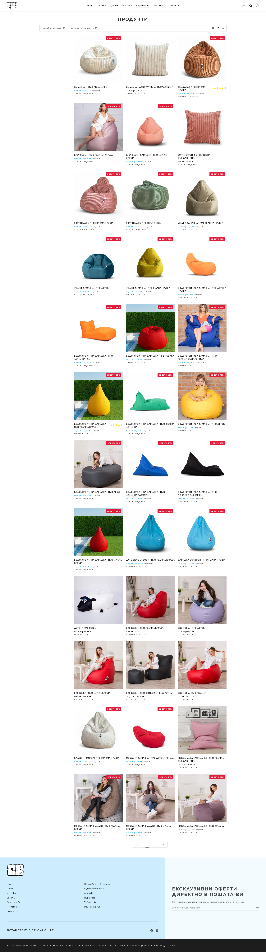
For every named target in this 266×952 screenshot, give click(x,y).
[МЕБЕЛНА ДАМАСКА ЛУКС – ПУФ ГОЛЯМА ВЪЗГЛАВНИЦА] (202, 730)
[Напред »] (163, 845)
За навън (11, 898)
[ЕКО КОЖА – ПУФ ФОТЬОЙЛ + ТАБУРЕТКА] (150, 665)
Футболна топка (94, 888)
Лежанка (89, 893)
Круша (10, 884)
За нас (34, 946)
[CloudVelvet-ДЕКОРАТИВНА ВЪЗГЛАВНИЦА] (150, 59)
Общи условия (74, 946)
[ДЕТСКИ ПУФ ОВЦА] (98, 600)
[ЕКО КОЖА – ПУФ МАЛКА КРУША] (98, 665)
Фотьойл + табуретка (97, 884)
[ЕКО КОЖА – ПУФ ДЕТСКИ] (202, 600)
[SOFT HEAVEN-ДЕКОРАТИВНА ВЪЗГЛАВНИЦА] (202, 127)
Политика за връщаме (133, 946)
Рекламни (12, 907)
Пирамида (89, 898)
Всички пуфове (92, 907)
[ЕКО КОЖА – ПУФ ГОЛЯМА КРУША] (150, 600)
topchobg (15, 946)
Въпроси (58, 946)
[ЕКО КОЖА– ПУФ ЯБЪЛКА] (202, 665)
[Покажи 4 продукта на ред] (223, 28)
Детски (11, 893)
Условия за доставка (161, 946)
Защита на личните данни (100, 946)
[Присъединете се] (257, 907)
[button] (90, 6)
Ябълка (11, 888)
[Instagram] (157, 930)
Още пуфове (14, 902)
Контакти (13, 911)
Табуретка (90, 902)
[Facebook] (151, 930)
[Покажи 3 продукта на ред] (217, 28)
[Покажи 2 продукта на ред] (213, 28)
